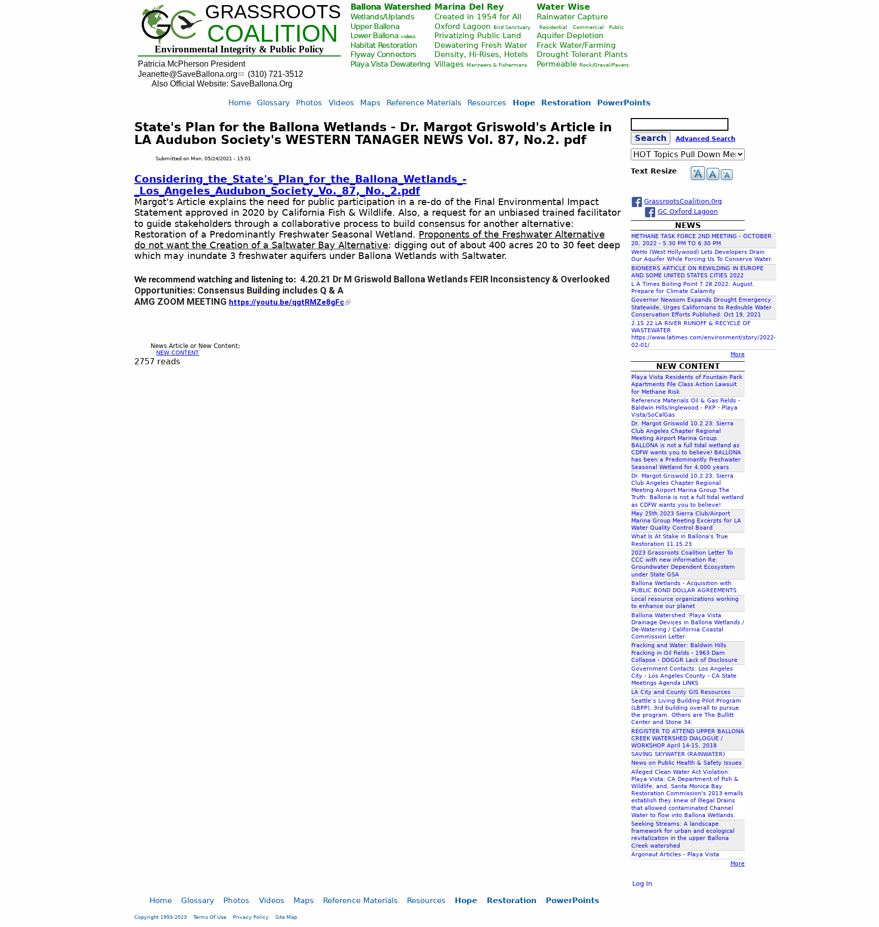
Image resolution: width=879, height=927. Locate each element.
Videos (341, 102)
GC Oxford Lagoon (688, 211)
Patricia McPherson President (191, 64)
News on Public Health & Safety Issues (686, 763)
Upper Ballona (375, 26)
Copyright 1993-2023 (160, 917)
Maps (370, 102)
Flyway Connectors (383, 54)
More (737, 354)
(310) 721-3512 (275, 74)
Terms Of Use (209, 917)
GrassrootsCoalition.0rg (683, 201)
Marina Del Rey (469, 7)
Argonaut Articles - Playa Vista (675, 854)
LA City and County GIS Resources (680, 692)
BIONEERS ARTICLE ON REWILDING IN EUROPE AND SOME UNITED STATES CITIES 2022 (697, 272)
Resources (486, 102)
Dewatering (410, 64)
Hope (524, 102)
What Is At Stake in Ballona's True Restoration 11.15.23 (679, 540)
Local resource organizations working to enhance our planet (685, 603)
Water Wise (563, 7)
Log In (642, 883)
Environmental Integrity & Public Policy (239, 49)
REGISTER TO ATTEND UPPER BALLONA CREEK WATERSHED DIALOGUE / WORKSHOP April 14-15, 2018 (687, 738)
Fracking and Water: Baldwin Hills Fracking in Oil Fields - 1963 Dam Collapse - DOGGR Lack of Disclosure (684, 652)
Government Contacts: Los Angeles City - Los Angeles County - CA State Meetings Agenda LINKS (684, 675)
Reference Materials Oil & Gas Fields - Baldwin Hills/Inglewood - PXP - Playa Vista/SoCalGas (685, 407)
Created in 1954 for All (477, 16)
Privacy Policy (251, 917)
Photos (309, 102)
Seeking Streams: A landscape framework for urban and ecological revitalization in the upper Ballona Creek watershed (683, 835)
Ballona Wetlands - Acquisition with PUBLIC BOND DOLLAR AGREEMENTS (684, 587)
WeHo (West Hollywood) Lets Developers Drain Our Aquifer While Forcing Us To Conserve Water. (702, 256)
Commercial (588, 27)
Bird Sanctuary (512, 27)
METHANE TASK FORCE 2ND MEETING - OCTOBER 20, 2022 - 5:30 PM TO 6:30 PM (701, 240)
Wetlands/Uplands (382, 16)
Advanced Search (706, 138)
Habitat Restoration (383, 45)
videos (408, 36)
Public (616, 27)
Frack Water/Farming (576, 45)
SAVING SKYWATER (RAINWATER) (678, 754)
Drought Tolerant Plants (582, 54)
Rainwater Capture (572, 16)
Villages (449, 64)
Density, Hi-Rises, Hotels (481, 54)
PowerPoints (624, 102)
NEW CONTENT (177, 353)
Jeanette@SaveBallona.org (188, 74)
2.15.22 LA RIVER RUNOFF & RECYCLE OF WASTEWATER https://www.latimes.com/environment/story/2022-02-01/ (703, 334)
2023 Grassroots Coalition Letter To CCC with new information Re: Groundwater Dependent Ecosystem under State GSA (683, 563)
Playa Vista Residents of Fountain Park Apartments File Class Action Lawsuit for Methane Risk (686, 384)
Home (239, 102)
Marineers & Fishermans (496, 65)
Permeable (557, 64)
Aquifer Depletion (570, 35)
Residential (553, 27)
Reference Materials (424, 102)
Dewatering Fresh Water (480, 45)
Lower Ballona (374, 35)
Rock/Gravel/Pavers (604, 65)
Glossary (273, 102)
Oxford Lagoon (462, 26)
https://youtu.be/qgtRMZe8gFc (286, 302)
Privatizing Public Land (477, 35)
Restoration (566, 102)
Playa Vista (369, 64)
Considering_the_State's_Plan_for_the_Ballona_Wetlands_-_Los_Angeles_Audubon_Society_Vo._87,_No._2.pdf (300, 184)
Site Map (286, 917)
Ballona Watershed (390, 7)
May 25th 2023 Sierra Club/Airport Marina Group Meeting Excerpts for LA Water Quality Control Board (686, 520)
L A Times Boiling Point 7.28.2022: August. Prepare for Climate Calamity (692, 288)
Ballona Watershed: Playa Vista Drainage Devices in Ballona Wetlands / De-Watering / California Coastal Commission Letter (687, 626)
